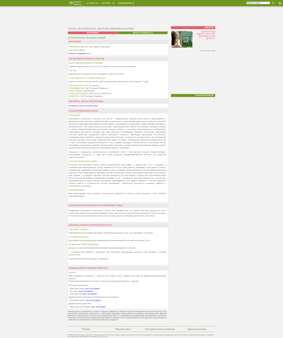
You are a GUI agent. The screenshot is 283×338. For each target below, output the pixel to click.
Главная (72, 29)
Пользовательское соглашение (160, 329)
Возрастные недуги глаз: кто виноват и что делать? (205, 35)
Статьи (91, 3)
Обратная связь (123, 329)
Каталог (106, 3)
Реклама (86, 329)
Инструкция (93, 33)
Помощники (125, 3)
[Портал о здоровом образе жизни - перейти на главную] (75, 5)
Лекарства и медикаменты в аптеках (115, 29)
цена (87, 289)
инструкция (95, 289)
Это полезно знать (86, 29)
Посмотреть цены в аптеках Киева (83, 106)
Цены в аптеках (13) (143, 33)
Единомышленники (196, 329)
